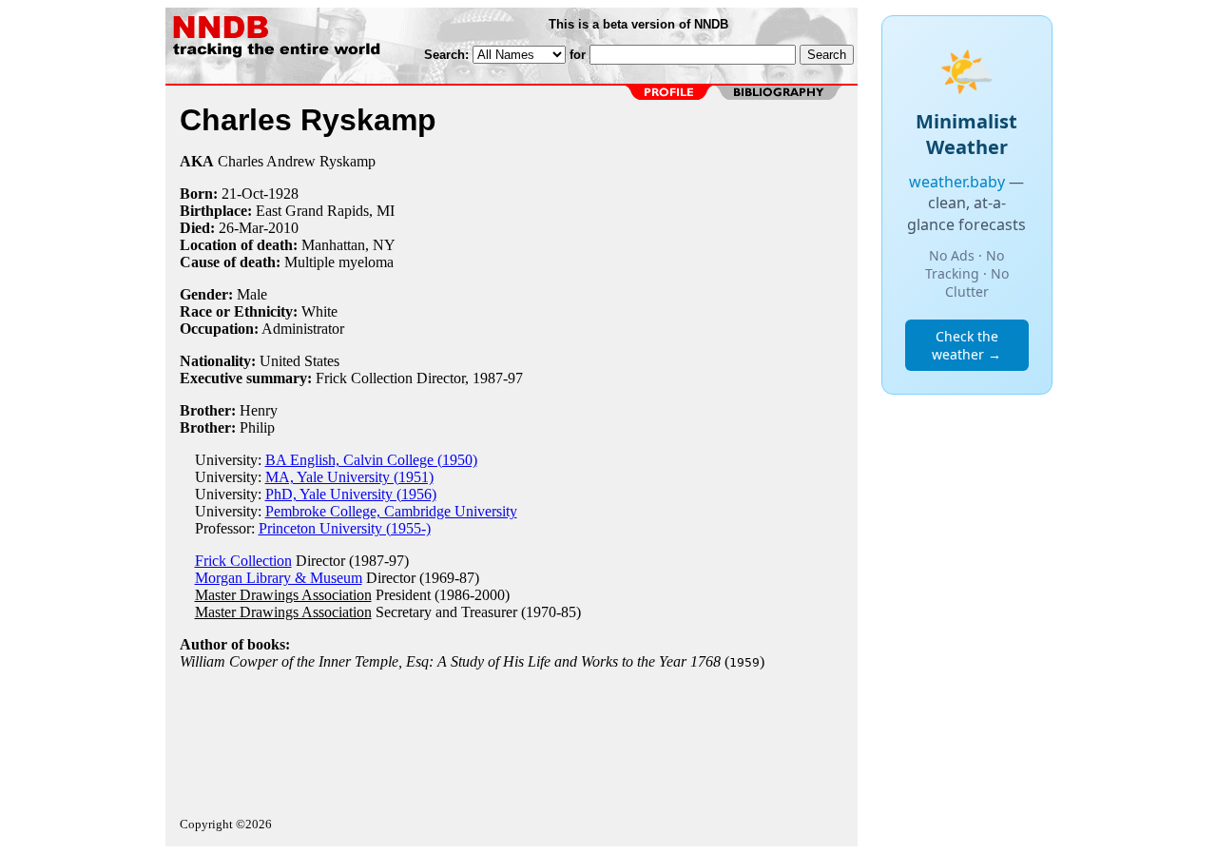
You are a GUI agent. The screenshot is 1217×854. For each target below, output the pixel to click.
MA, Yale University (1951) (349, 477)
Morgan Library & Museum (278, 578)
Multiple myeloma (339, 262)
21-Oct (242, 193)
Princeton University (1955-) (345, 528)
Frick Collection (243, 561)
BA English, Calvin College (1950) (371, 460)
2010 (283, 228)
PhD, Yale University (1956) (350, 494)
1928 (283, 193)
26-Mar (241, 228)
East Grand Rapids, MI (325, 211)
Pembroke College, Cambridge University (391, 511)
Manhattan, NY (348, 245)
